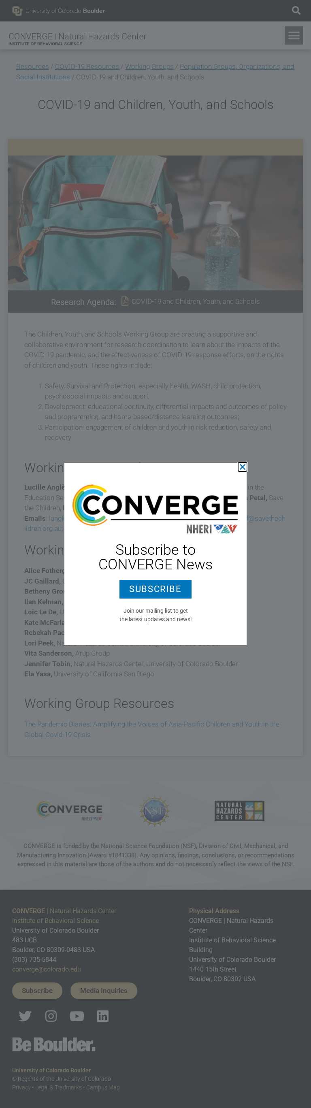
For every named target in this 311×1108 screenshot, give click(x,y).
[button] (243, 467)
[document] (155, 554)
